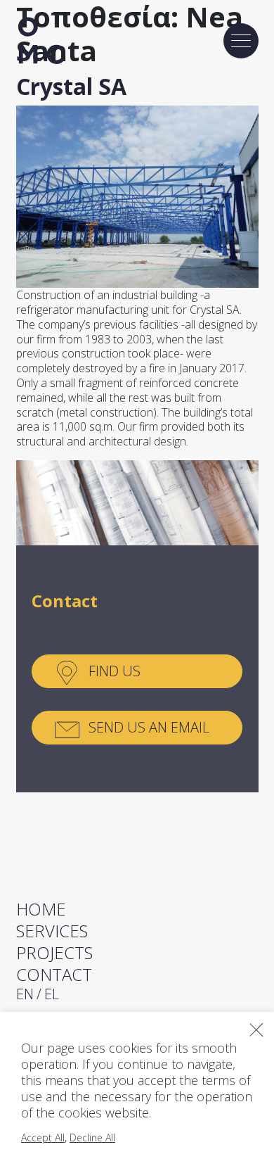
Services (52, 931)
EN (25, 994)
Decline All (92, 1137)
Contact (54, 974)
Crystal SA (71, 86)
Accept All (43, 1137)
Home (41, 909)
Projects (54, 952)
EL (51, 994)
